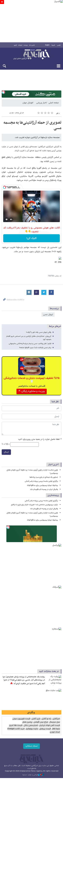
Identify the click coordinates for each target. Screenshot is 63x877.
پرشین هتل (27, 722)
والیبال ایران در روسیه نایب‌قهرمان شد (44, 489)
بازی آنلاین (35, 718)
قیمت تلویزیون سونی (21, 718)
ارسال (6, 452)
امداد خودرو (55, 732)
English (47, 45)
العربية (53, 45)
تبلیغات (20, 45)
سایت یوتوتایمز (32, 728)
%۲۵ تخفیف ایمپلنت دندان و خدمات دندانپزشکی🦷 (31, 380)
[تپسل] (3, 92)
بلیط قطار (56, 728)
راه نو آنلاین (46, 718)
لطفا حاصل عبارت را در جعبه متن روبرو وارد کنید (39, 439)
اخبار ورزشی (41, 102)
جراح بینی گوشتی (40, 722)
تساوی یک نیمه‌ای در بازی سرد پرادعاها (44, 477)
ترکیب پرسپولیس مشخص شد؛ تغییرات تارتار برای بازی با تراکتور (34, 504)
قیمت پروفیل (45, 728)
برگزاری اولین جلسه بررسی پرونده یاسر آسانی (41, 481)
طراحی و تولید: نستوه (30, 775)
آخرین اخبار (53, 464)
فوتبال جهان (28, 102)
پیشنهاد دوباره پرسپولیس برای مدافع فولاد (42, 485)
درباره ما (26, 45)
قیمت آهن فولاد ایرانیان (49, 725)
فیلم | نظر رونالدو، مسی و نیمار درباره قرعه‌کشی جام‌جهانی (30, 343)
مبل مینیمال (54, 722)
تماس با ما (32, 45)
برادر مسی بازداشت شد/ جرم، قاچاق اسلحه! (35, 347)
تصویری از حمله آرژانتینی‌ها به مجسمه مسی (32, 125)
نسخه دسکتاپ (31, 746)
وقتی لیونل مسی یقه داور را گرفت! (38, 332)
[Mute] (11, 219)
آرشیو (15, 45)
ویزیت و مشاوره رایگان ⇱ (31, 391)
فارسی (58, 45)
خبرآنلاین (31, 54)
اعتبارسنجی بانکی (30, 725)
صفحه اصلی (54, 102)
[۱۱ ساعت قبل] (53, 680)
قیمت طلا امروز (15, 725)
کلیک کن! (31, 238)
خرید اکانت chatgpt (16, 728)
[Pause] (7, 219)
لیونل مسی (48, 314)
